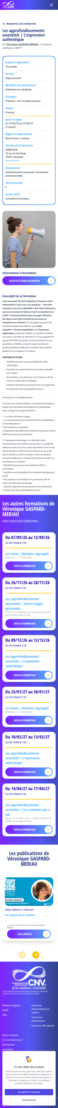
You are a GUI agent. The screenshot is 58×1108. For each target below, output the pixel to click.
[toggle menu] (51, 5)
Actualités (7, 1049)
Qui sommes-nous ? (12, 1040)
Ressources (8, 1044)
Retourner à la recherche (21, 23)
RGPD (5, 1010)
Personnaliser (29, 1100)
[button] (35, 954)
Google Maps (12, 160)
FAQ (4, 1015)
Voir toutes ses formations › (20, 521)
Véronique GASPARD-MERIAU (23, 44)
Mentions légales (11, 1005)
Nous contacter (10, 1035)
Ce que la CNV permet (42, 1025)
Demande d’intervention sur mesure (40, 1009)
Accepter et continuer (29, 1092)
